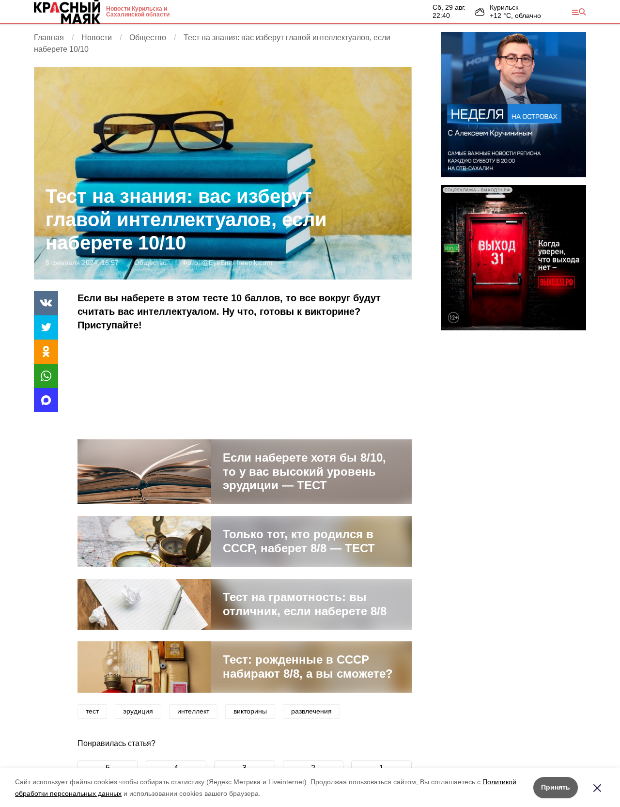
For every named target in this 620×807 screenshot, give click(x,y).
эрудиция (138, 711)
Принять (555, 787)
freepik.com (254, 262)
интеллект (193, 711)
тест (92, 711)
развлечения (311, 711)
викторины (250, 711)
